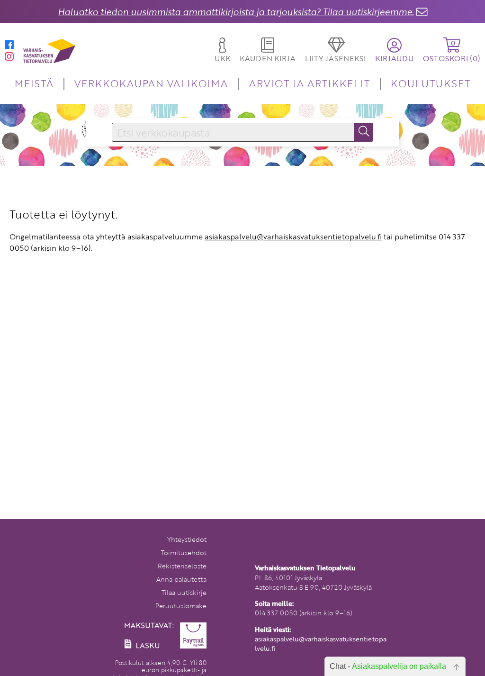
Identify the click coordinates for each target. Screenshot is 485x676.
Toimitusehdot (184, 552)
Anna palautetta (181, 579)
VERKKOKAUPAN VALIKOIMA (151, 83)
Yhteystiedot (187, 539)
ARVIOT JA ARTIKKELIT (309, 83)
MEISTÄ (34, 83)
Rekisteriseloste (182, 566)
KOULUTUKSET (430, 83)
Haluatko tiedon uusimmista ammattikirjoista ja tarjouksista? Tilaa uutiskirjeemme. (236, 11)
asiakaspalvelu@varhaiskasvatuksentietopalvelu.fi (293, 236)
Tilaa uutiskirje (184, 592)
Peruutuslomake (181, 606)
